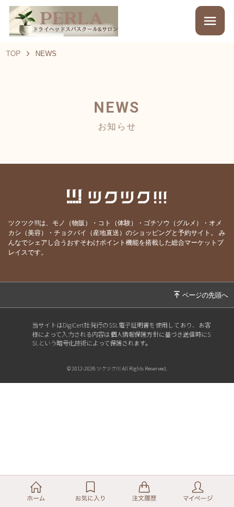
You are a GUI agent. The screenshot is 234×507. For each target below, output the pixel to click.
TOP (13, 53)
